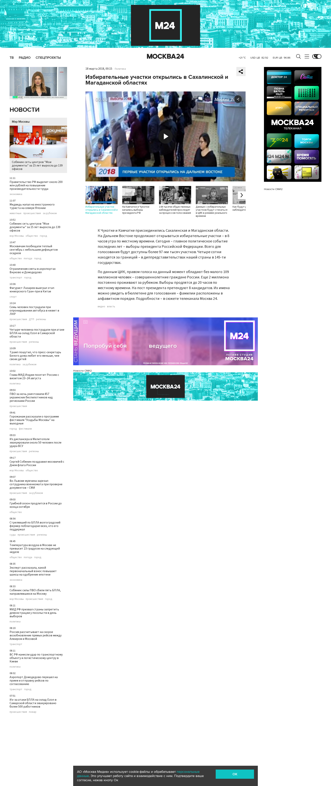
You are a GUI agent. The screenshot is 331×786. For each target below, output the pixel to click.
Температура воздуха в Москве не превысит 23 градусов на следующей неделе (35, 548)
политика (15, 364)
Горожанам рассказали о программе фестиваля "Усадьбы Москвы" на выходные (34, 420)
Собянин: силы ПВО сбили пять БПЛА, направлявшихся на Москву (35, 592)
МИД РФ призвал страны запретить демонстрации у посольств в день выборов (34, 612)
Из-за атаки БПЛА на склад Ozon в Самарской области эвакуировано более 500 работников (33, 703)
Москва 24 (165, 56)
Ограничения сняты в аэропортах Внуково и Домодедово (33, 270)
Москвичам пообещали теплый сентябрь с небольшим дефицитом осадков (34, 249)
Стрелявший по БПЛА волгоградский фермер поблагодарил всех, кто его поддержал (35, 526)
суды (13, 534)
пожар (32, 712)
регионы (41, 319)
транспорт (16, 277)
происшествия (32, 213)
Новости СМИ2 (82, 370)
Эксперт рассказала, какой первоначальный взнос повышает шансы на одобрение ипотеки (33, 571)
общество (32, 236)
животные (15, 213)
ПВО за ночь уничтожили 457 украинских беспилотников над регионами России (31, 397)
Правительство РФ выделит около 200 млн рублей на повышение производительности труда (36, 185)
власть (111, 306)
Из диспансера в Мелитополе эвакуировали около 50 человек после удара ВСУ (35, 442)
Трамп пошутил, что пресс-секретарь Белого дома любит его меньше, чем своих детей (35, 355)
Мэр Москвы (21, 122)
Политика (120, 69)
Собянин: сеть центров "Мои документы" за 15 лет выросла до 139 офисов (37, 165)
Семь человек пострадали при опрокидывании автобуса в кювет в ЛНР (34, 310)
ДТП (31, 319)
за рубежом (50, 213)
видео (101, 306)
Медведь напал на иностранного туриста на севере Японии (32, 206)
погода (28, 258)
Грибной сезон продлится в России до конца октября (36, 505)
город (43, 236)
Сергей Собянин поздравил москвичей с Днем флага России (37, 463)
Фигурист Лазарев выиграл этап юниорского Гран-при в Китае (32, 290)
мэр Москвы (17, 236)
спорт (13, 296)
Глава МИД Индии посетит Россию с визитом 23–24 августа (34, 376)
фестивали (25, 428)
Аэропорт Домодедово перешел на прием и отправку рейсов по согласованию (34, 680)
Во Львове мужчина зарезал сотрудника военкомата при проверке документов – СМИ (36, 484)
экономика (16, 194)
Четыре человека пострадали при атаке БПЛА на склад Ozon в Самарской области (37, 333)
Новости (24, 110)
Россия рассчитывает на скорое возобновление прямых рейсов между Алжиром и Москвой (35, 635)
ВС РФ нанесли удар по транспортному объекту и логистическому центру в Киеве (36, 658)
